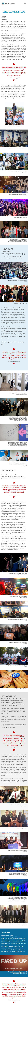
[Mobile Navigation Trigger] (25, 3)
